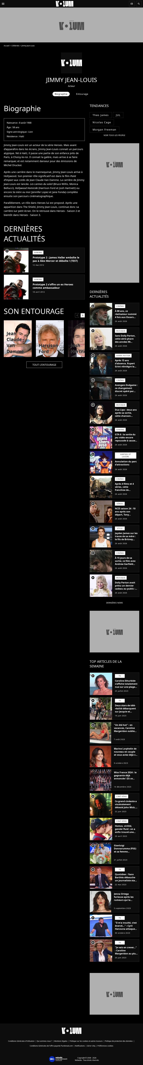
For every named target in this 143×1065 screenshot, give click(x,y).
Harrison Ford (47, 188)
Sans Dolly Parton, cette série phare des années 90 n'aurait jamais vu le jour (125, 342)
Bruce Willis (61, 184)
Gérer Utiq (91, 1046)
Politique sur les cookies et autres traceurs (86, 1041)
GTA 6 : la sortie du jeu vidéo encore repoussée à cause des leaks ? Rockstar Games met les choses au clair (126, 442)
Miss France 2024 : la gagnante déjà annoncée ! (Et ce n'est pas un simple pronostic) (125, 778)
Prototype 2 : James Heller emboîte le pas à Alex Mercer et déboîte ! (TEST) (56, 259)
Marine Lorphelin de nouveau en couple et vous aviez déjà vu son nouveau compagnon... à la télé (125, 756)
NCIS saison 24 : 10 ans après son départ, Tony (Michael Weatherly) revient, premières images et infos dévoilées (126, 517)
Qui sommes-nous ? (44, 1041)
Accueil (6, 45)
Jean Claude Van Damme (44, 180)
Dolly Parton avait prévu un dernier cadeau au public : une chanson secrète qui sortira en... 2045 (125, 590)
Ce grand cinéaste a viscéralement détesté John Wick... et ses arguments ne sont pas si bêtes (126, 807)
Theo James (101, 115)
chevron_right (82, 315)
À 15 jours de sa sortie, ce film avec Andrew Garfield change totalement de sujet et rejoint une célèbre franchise (125, 567)
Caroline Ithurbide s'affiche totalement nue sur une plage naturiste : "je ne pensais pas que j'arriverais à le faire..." (126, 690)
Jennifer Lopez (40, 192)
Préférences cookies (105, 1046)
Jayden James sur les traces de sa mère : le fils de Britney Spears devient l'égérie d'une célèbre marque (126, 541)
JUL (118, 115)
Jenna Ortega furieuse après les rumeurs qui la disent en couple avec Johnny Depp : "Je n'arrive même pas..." (124, 903)
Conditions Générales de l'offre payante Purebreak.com (51, 1046)
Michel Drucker (12, 165)
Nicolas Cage (102, 122)
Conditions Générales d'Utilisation (21, 1041)
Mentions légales (60, 1041)
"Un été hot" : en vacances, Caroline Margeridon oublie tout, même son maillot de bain (124, 731)
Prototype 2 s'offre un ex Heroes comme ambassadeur (53, 286)
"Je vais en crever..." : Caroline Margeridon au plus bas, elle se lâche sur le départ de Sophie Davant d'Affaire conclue (126, 956)
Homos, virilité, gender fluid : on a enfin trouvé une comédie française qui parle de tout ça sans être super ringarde (126, 835)
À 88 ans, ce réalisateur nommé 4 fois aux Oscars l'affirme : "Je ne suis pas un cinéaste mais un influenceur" (126, 320)
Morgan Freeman (104, 129)
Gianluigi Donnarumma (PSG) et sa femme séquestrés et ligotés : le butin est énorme (125, 851)
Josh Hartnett (67, 188)
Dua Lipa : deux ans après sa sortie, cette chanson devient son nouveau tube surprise (126, 417)
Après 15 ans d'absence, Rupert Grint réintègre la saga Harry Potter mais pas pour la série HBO (125, 368)
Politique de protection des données (119, 1041)
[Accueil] (67, 4)
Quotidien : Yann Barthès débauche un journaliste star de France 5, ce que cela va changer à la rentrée (126, 882)
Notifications (80, 1046)
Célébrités (15, 45)
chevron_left (77, 315)
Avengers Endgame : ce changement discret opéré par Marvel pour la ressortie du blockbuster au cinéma (126, 394)
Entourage (82, 94)
